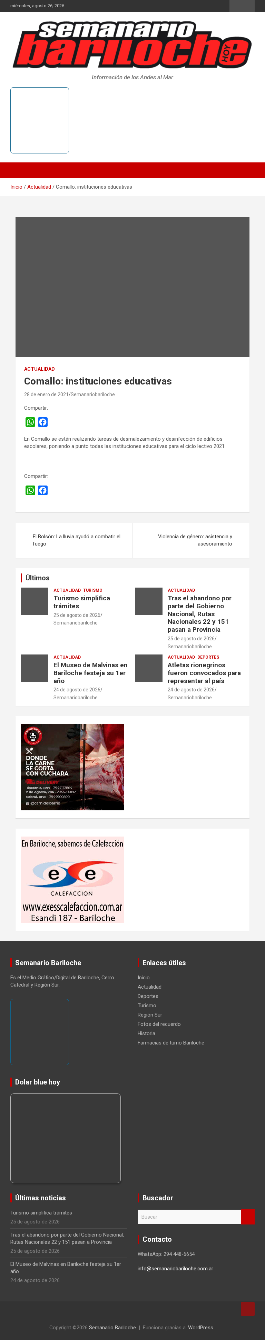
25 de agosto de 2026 (76, 615)
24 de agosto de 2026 (76, 689)
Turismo (92, 590)
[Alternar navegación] (19, 170)
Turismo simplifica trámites (81, 602)
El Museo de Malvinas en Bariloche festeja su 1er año (90, 673)
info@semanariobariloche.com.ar (175, 1269)
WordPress (200, 1327)
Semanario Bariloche (112, 1327)
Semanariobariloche (93, 394)
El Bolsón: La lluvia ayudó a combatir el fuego (76, 540)
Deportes (208, 657)
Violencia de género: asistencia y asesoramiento (195, 540)
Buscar (248, 1217)
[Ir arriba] (248, 1309)
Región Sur (150, 1015)
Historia (146, 1033)
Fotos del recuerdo (159, 1024)
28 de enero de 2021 (46, 394)
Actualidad (39, 369)
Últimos (38, 578)
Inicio (144, 977)
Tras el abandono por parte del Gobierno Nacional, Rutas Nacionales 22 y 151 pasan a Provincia (200, 613)
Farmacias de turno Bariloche (171, 1043)
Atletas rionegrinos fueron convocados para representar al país (204, 673)
